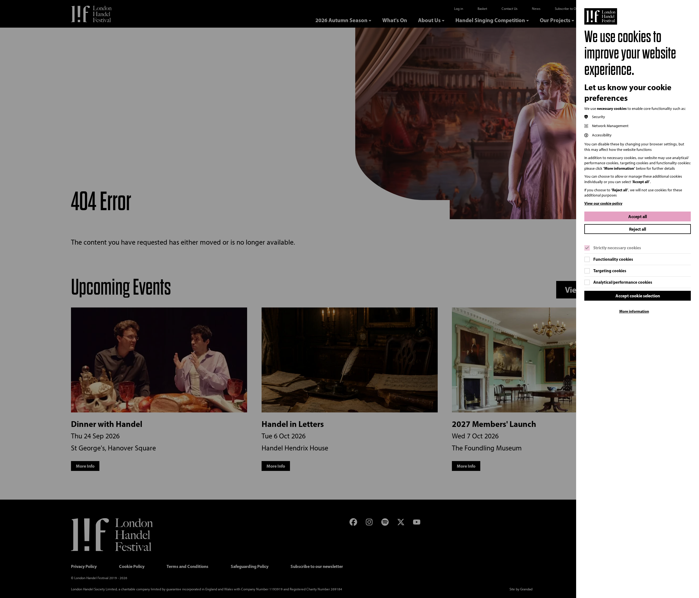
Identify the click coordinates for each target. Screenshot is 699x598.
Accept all (637, 216)
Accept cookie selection (637, 295)
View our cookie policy (603, 203)
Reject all (637, 229)
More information (634, 311)
